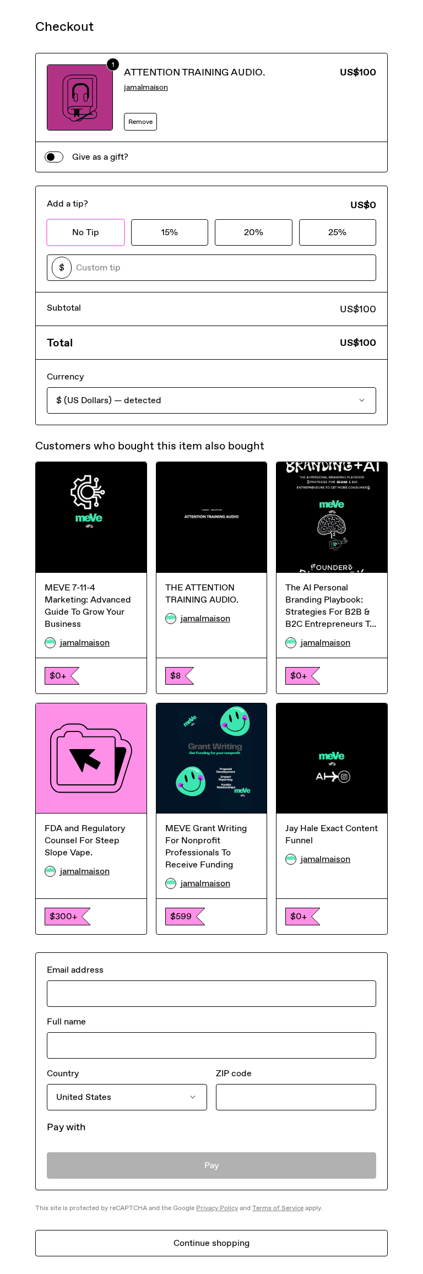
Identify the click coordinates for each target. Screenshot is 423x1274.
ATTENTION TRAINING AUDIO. (194, 72)
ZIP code (234, 1073)
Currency (65, 376)
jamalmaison (146, 87)
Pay (211, 1165)
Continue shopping (211, 1243)
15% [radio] (169, 232)
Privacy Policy (217, 1208)
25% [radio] (337, 232)
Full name (66, 1021)
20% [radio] (253, 232)
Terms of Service (277, 1208)
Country (63, 1073)
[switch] (54, 156)
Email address (75, 969)
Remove (140, 122)
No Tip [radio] (85, 232)
